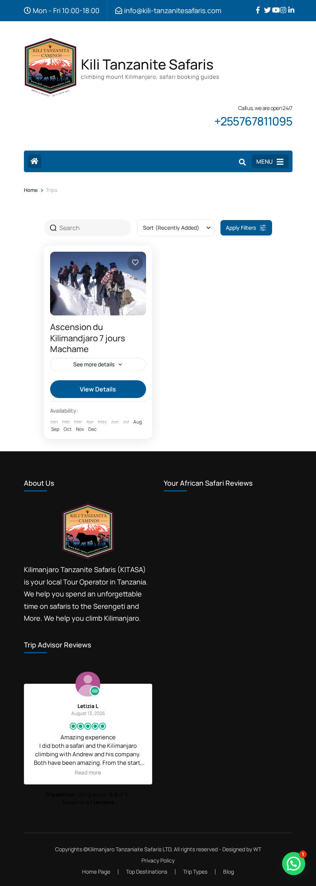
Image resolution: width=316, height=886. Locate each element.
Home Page (96, 871)
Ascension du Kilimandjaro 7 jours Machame (87, 338)
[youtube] (272, 4)
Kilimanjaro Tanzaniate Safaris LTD (129, 849)
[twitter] (264, 4)
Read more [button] (129, 772)
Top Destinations (146, 871)
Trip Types (195, 871)
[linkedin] (288, 4)
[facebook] (256, 4)
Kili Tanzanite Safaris (147, 64)
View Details (98, 389)
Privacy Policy (158, 860)
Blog (228, 871)
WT (257, 849)
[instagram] (280, 4)
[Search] (242, 162)
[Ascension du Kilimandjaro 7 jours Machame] (98, 283)
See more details (93, 364)
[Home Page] (34, 161)
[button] (293, 863)
